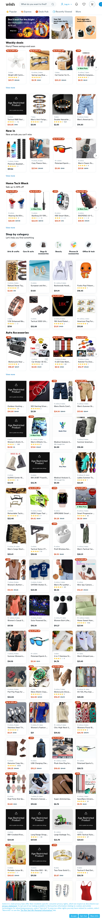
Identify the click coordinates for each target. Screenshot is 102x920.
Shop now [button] (13, 31)
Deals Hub (43, 11)
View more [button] (10, 87)
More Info (94, 916)
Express (27, 11)
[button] (67, 4)
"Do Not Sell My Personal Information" (36, 910)
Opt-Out (83, 916)
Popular (13, 11)
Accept (74, 916)
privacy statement (9, 906)
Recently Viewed (64, 11)
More (78, 11)
